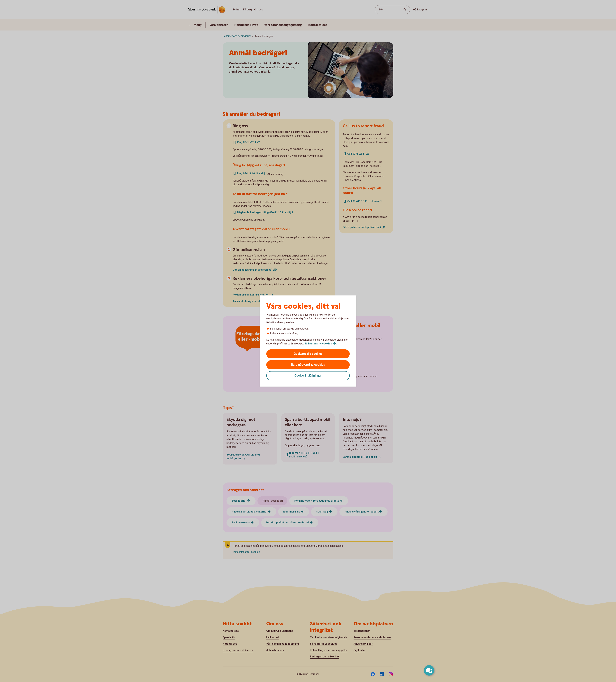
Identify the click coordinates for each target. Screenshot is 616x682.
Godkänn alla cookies (308, 354)
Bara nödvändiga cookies (308, 365)
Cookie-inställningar (308, 376)
